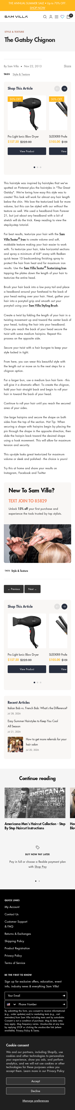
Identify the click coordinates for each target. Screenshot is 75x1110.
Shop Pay (41, 867)
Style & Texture (14, 32)
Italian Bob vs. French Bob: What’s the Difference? (37, 708)
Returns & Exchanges (18, 934)
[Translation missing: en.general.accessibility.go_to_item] (34, 167)
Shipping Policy (14, 941)
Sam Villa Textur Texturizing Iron (45, 268)
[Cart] (68, 17)
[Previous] (57, 89)
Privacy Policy (55, 1071)
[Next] (64, 89)
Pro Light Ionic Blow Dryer (23, 136)
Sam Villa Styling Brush (43, 305)
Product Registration (17, 948)
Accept (35, 1081)
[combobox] (11, 1004)
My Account (12, 907)
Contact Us (11, 914)
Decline (35, 1091)
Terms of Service (15, 963)
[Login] (50, 16)
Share (67, 66)
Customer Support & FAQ (16, 924)
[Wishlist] (62, 17)
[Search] (45, 17)
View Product (27, 151)
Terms (36, 1030)
